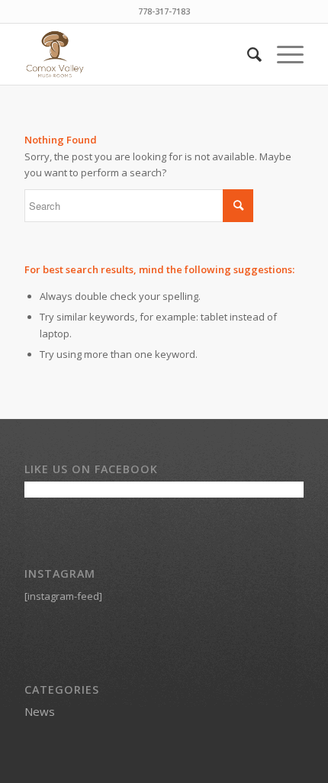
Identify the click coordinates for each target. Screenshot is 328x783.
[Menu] (283, 54)
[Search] (247, 54)
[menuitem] (247, 54)
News (39, 711)
